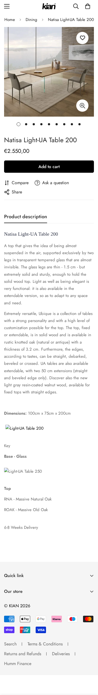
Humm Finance (17, 663)
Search (10, 644)
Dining (31, 20)
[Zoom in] (82, 105)
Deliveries (61, 654)
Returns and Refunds (22, 654)
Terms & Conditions (45, 644)
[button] (87, 6)
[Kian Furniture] (49, 6)
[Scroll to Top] (88, 666)
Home (9, 20)
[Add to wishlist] (82, 38)
